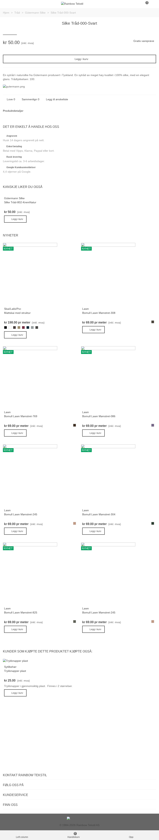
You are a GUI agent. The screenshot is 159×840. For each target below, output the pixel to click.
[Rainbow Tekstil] (72, 4)
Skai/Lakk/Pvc (12, 308)
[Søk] (137, 3)
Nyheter (10, 235)
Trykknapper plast (15, 670)
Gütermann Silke (14, 198)
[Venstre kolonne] (6, 3)
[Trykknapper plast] (15, 660)
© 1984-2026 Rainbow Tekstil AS (79, 825)
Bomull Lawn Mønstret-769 (20, 416)
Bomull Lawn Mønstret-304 (98, 514)
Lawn (85, 308)
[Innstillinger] (152, 3)
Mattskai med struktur (17, 312)
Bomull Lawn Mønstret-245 (20, 514)
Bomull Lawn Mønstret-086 (98, 416)
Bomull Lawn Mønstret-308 (98, 312)
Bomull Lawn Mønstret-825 (20, 612)
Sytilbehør (10, 666)
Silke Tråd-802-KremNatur (20, 202)
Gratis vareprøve (143, 40)
